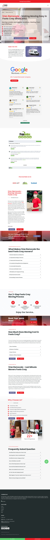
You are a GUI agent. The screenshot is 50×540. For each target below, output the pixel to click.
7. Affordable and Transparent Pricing (16, 271)
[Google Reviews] (8, 528)
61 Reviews (11, 141)
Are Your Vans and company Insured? (16, 472)
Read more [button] (11, 96)
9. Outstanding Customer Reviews (16, 277)
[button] (25, 255)
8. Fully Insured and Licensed (14, 274)
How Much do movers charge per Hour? (16, 458)
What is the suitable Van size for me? (16, 469)
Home (2, 506)
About (2, 510)
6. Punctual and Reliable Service (15, 268)
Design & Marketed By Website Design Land (12, 534)
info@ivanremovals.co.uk (5, 522)
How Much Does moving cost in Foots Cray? (17, 452)
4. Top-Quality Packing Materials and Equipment (18, 263)
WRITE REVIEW (39, 167)
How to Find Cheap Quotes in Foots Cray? (17, 463)
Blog (2, 512)
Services (2, 507)
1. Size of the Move (13, 346)
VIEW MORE (25, 165)
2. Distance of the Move (13, 349)
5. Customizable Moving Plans (15, 266)
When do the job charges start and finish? (17, 478)
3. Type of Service (12, 352)
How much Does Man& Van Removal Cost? (17, 466)
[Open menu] (48, 5)
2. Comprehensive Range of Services (16, 257)
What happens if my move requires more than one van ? (20, 475)
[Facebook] (2, 528)
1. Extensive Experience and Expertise (16, 254)
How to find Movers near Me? (15, 460)
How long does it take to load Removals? (17, 455)
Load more (25, 120)
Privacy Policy (3, 534)
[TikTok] (6, 528)
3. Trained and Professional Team (15, 260)
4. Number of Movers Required (15, 354)
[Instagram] (4, 528)
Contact (2, 509)
